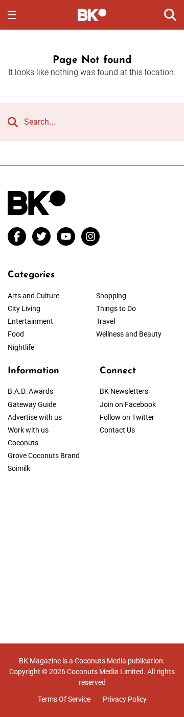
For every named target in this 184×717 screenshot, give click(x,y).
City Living (24, 308)
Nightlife (21, 347)
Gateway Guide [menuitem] (32, 404)
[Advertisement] (92, 551)
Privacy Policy (125, 699)
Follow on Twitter (127, 417)
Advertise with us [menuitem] (35, 417)
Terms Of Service (64, 699)
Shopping (111, 296)
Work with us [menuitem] (28, 430)
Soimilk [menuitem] (19, 468)
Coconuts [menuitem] (23, 443)
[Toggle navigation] (12, 15)
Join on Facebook (128, 404)
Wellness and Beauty (129, 334)
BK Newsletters (124, 391)
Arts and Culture (33, 296)
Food (16, 334)
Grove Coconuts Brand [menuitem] (44, 455)
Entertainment (30, 321)
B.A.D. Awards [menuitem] (30, 391)
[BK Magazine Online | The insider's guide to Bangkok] (92, 14)
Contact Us (117, 430)
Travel (105, 321)
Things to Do (116, 308)
